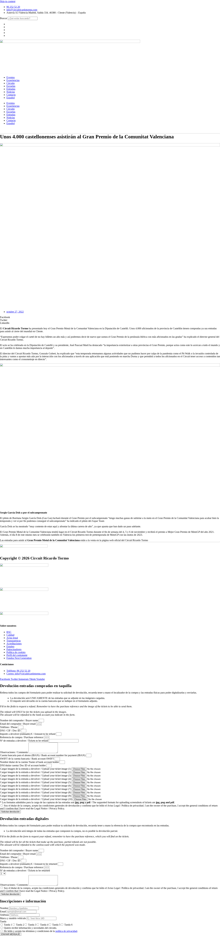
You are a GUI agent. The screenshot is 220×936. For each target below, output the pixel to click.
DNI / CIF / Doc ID (10, 730)
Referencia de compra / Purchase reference (22, 737)
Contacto (11, 94)
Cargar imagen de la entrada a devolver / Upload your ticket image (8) (36, 792)
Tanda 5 (56, 924)
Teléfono (5, 915)
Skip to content (7, 1)
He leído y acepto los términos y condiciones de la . (41, 931)
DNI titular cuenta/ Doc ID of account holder (23, 765)
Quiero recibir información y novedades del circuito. (30, 928)
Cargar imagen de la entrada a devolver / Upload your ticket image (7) (36, 789)
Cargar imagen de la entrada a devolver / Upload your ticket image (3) (36, 775)
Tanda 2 (20, 924)
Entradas (10, 89)
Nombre (4, 908)
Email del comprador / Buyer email (18, 723)
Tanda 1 (8, 924)
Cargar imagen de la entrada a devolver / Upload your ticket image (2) (36, 772)
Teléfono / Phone (9, 727)
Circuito (10, 83)
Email (3, 911)
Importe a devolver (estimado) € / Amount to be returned (29, 864)
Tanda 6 (68, 924)
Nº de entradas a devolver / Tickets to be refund (24, 740)
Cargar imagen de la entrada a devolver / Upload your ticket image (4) (36, 779)
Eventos (10, 77)
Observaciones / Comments (14, 752)
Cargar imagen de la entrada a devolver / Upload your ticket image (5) (36, 782)
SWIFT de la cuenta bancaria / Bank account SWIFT (27, 758)
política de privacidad (66, 931)
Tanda (3, 921)
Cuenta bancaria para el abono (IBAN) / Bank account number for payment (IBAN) (43, 755)
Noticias (10, 91)
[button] (110, 317)
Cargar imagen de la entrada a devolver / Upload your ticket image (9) (36, 795)
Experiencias (12, 80)
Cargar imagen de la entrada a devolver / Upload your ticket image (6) (36, 785)
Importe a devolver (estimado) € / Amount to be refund (28, 734)
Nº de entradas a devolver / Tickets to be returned (25, 870)
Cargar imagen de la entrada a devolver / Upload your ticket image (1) (36, 768)
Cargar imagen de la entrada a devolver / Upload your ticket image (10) (36, 799)
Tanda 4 (44, 924)
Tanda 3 (32, 924)
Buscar (3, 18)
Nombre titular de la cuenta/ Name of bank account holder (30, 762)
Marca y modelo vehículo (13, 918)
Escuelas (10, 86)
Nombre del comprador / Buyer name (19, 720)
